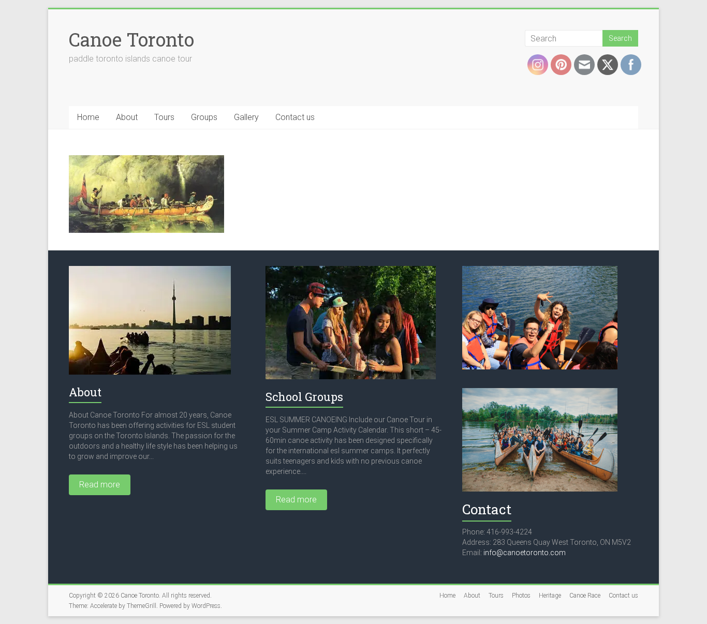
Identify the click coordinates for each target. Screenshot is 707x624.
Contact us (295, 117)
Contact (486, 509)
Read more (99, 484)
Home (88, 117)
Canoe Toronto (131, 39)
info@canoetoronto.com (524, 552)
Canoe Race (584, 595)
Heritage (550, 595)
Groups (204, 117)
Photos (521, 595)
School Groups (304, 396)
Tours (164, 117)
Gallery (246, 117)
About (127, 117)
